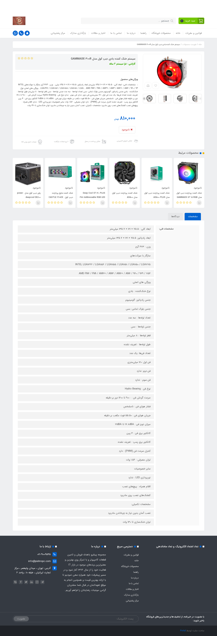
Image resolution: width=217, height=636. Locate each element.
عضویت (21, 619)
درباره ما (131, 33)
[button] (191, 21)
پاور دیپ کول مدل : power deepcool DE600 (29, 195)
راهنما (143, 33)
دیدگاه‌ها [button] (175, 216)
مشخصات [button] (193, 216)
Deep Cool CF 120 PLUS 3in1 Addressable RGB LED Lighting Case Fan (92, 197)
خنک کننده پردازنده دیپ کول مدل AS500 (124, 195)
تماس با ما (116, 33)
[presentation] (200, 98)
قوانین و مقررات (193, 33)
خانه (178, 33)
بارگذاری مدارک (78, 33)
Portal (183, 630)
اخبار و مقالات (98, 33)
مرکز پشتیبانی (58, 33)
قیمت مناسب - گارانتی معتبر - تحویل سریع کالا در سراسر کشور (121, 6)
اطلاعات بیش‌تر (46, 6)
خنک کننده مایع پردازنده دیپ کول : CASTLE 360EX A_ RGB (61, 197)
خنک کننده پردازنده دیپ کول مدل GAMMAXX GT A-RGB (189, 195)
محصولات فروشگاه (161, 33)
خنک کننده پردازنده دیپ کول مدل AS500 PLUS (157, 195)
